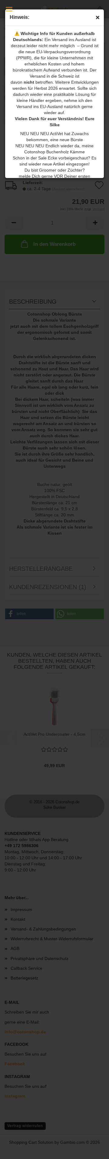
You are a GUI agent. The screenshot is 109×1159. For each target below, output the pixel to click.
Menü (9, 9)
